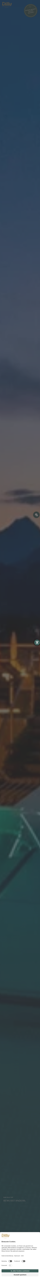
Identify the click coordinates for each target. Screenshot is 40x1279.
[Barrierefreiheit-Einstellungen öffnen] (37, 642)
